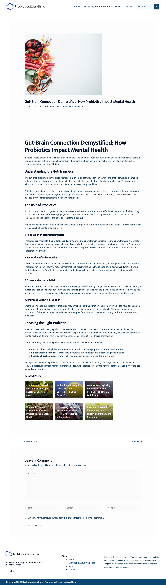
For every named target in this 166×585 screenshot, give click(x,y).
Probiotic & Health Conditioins (58, 106)
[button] (24, 571)
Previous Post (29, 441)
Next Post (138, 441)
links (11, 571)
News (118, 6)
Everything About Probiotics (97, 6)
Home (77, 6)
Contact (129, 6)
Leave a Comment (33, 106)
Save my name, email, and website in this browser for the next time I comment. (66, 518)
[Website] (123, 508)
